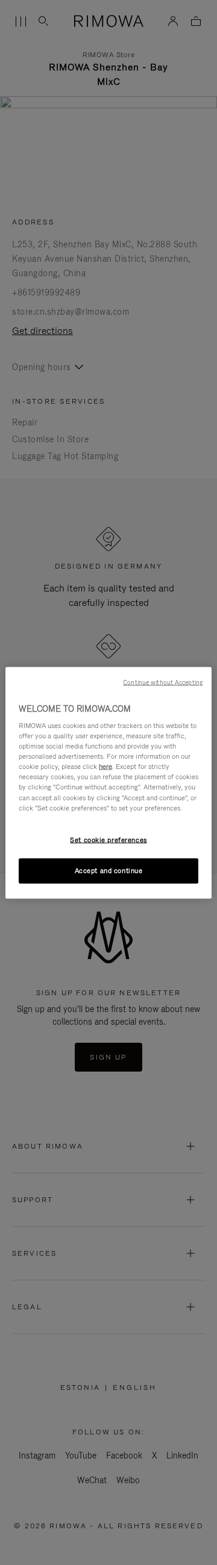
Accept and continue (109, 870)
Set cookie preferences (108, 839)
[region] (108, 782)
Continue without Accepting (163, 682)
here (105, 766)
